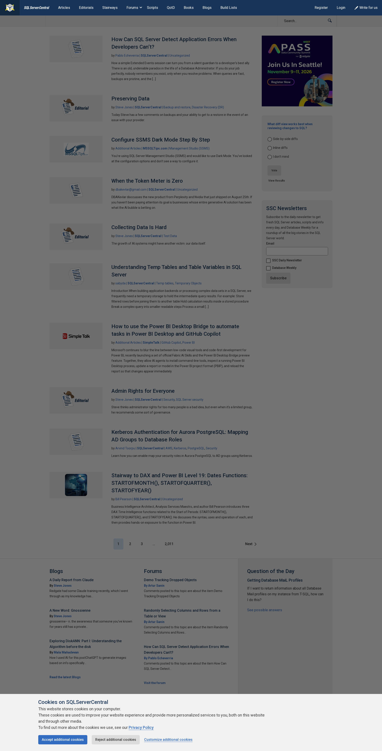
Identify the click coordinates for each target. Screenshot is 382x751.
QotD (171, 8)
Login (341, 8)
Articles (64, 8)
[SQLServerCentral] (10, 7)
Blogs (207, 8)
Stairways (110, 8)
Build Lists (228, 8)
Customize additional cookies (168, 740)
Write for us (368, 8)
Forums (132, 8)
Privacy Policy (141, 727)
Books (189, 8)
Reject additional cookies (115, 740)
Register (321, 8)
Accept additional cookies (63, 740)
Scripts (152, 8)
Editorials (86, 8)
